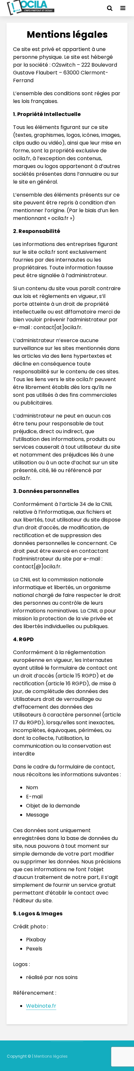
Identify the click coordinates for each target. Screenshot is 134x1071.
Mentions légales (51, 1056)
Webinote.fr (41, 1006)
